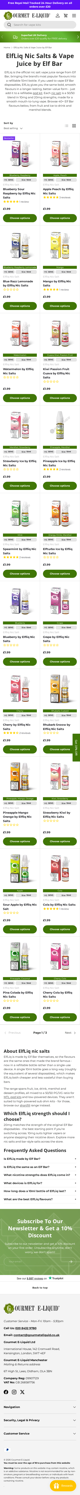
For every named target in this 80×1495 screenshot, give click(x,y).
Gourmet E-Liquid (20, 1459)
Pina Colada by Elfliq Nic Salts (18, 995)
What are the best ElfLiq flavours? (28, 1199)
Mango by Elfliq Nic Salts (57, 283)
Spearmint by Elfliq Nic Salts (19, 551)
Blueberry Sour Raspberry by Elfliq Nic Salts (19, 193)
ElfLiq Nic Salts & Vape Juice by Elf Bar (33, 48)
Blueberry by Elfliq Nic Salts (19, 639)
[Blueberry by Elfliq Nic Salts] (20, 601)
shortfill (25, 1105)
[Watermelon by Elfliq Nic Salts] (20, 333)
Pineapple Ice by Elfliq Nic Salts (59, 463)
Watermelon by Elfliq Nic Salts (18, 371)
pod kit (37, 93)
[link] (16, 1033)
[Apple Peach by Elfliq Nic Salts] (60, 153)
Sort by (8, 123)
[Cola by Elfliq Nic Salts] (60, 868)
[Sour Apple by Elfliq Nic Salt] (20, 868)
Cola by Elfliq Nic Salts (59, 904)
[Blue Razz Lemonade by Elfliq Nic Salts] (20, 245)
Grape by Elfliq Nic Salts (56, 639)
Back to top (40, 1287)
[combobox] (40, 25)
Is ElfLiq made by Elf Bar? (22, 1159)
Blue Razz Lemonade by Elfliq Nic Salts (18, 283)
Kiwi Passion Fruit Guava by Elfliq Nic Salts (56, 373)
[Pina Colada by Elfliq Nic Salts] (20, 956)
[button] (76, 748)
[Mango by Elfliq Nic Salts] (60, 245)
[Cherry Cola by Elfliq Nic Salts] (60, 956)
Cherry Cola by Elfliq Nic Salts (57, 995)
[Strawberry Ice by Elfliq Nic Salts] (20, 425)
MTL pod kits (12, 1097)
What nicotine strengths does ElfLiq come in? (37, 1175)
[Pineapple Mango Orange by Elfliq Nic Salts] (20, 776)
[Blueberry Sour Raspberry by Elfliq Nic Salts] (20, 153)
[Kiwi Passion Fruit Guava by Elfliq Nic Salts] (60, 333)
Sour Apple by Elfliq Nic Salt (20, 907)
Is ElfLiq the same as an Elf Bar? (26, 1167)
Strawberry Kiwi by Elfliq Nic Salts (56, 815)
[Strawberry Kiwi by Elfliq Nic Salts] (60, 776)
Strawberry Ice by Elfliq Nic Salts (19, 463)
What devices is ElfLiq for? (23, 1183)
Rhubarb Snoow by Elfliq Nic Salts (56, 727)
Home (7, 48)
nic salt (56, 93)
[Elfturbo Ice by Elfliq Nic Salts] (60, 513)
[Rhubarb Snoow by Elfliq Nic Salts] (60, 689)
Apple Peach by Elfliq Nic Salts (58, 191)
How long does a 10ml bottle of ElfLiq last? (35, 1191)
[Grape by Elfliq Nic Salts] (60, 601)
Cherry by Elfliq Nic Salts (17, 727)
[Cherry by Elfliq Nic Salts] (20, 689)
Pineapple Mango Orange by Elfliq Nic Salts (17, 817)
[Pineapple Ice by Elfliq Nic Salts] (60, 425)
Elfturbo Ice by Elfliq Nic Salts (57, 551)
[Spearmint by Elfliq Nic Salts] (20, 513)
